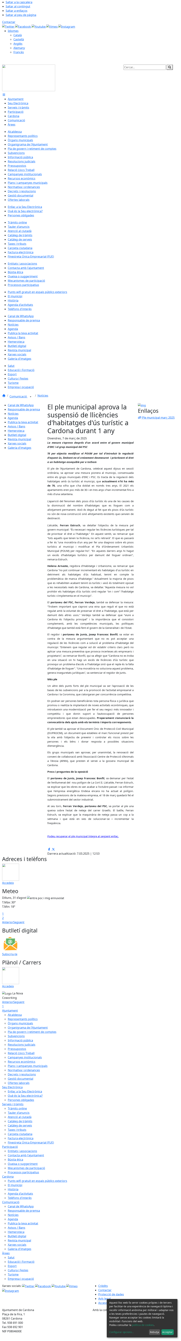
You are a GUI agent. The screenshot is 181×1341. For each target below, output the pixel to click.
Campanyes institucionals (25, 1057)
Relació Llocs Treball (21, 1053)
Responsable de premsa (24, 409)
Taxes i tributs (17, 1130)
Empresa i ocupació (21, 1279)
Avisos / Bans (16, 426)
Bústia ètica (15, 1159)
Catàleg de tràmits (20, 1121)
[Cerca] (170, 67)
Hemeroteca (16, 431)
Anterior (7, 922)
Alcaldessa (15, 1015)
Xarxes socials (17, 443)
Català (17, 35)
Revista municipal (19, 439)
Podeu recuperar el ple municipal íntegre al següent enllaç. (83, 836)
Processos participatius (23, 1172)
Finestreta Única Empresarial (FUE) (31, 1142)
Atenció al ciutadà (19, 1117)
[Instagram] (66, 26)
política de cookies (143, 1325)
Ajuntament (10, 1010)
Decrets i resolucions (22, 1074)
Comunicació (19, 396)
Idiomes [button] (13, 31)
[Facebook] (23, 26)
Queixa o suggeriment (23, 1164)
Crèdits (103, 1286)
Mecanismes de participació (26, 1168)
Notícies (42, 396)
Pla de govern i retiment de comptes (32, 1032)
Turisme (13, 1274)
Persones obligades (21, 1100)
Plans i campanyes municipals (28, 1066)
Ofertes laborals (19, 1083)
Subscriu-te (9, 954)
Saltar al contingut (18, 6)
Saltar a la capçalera (19, 2)
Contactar (8, 22)
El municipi (15, 1185)
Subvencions (16, 1036)
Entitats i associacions (22, 1151)
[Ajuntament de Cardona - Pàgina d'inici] (28, 77)
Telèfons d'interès (20, 1198)
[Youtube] (39, 26)
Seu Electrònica (12, 1087)
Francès (18, 52)
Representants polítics (23, 1019)
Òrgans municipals (20, 1023)
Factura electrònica (20, 1138)
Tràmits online (17, 1108)
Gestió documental (20, 1079)
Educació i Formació (21, 1262)
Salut (11, 1257)
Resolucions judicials (21, 1045)
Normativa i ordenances (24, 1070)
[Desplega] (31, 396)
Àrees (6, 1253)
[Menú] (4, 95)
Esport (12, 1266)
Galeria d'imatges (19, 448)
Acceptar (167, 1332)
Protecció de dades (111, 1294)
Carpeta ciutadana (20, 1134)
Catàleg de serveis (20, 1125)
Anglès (17, 44)
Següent (18, 922)
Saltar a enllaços (16, 11)
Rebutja (154, 1332)
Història (13, 1189)
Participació (10, 1147)
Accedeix (8, 883)
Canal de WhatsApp (21, 405)
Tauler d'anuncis (19, 1113)
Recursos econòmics (21, 1062)
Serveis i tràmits (13, 1104)
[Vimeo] (52, 26)
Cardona (8, 1177)
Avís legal (104, 1299)
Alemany (19, 48)
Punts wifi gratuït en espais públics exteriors (37, 1181)
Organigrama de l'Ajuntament (28, 1028)
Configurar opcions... (121, 1332)
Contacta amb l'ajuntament (26, 1155)
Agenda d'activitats (20, 1194)
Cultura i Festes (18, 1270)
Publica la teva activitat (23, 422)
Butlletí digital (17, 435)
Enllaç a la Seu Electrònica (25, 1091)
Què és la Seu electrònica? (25, 1096)
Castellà (18, 39)
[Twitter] (8, 26)
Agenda (13, 418)
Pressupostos (17, 1049)
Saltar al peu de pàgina (21, 15)
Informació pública (20, 1040)
